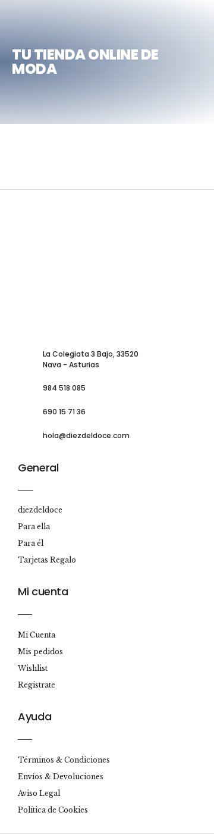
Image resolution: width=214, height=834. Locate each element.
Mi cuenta (43, 591)
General (38, 467)
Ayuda (34, 716)
